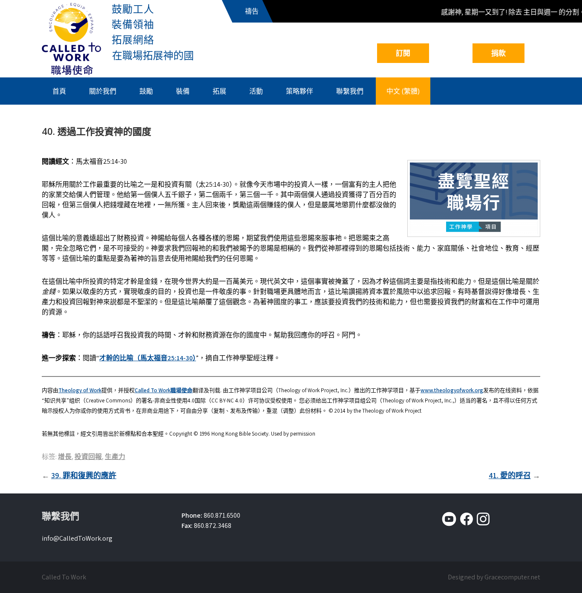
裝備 (183, 91)
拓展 (219, 91)
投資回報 (88, 456)
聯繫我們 (349, 91)
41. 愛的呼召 (510, 475)
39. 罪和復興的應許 (83, 475)
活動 (256, 91)
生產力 (115, 456)
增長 (65, 456)
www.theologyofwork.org (452, 390)
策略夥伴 (299, 91)
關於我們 (102, 91)
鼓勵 (146, 91)
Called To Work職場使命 (164, 390)
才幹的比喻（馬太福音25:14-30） (147, 358)
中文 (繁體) (403, 91)
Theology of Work (79, 390)
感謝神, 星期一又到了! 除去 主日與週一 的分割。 (509, 12)
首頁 (59, 91)
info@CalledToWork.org (77, 538)
